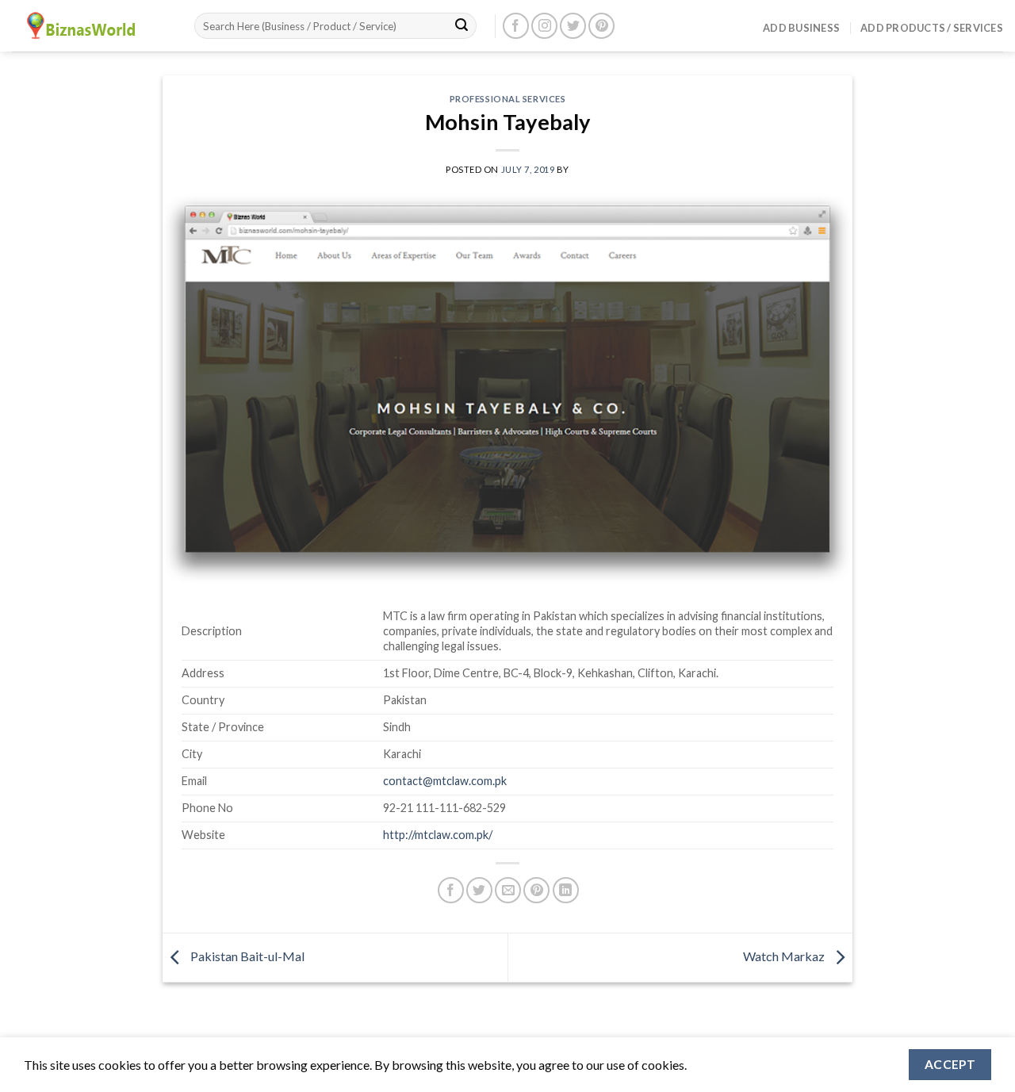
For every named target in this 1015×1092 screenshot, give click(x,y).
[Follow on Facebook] (516, 26)
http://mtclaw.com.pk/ (437, 834)
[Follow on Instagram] (544, 26)
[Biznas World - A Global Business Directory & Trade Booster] (91, 26)
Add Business (801, 27)
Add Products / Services (931, 27)
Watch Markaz (785, 956)
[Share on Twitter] (479, 890)
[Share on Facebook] (451, 890)
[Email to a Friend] (508, 890)
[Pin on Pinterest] (536, 890)
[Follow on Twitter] (573, 26)
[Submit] (461, 26)
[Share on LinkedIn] (566, 890)
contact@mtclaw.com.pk (445, 780)
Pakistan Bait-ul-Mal (246, 956)
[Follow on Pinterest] (601, 26)
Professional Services (508, 99)
